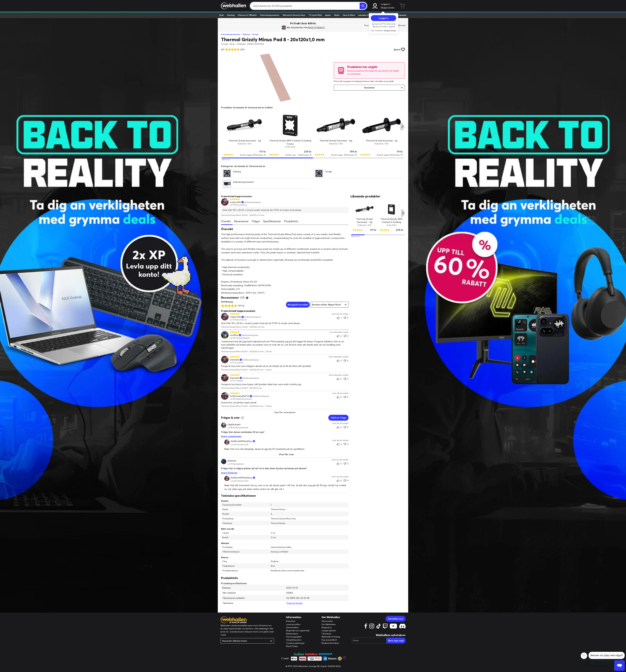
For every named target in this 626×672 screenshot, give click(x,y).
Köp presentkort (329, 640)
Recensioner (241, 221)
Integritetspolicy (293, 640)
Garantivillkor (292, 627)
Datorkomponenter (269, 15)
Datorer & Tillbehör (247, 15)
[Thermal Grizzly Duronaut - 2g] (244, 125)
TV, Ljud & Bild (315, 15)
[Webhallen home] (233, 5)
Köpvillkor (290, 621)
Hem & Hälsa (349, 15)
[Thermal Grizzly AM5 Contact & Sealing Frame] (290, 125)
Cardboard (400, 25)
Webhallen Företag (330, 637)
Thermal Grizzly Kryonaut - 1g (381, 140)
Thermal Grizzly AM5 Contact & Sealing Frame (391, 222)
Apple (328, 15)
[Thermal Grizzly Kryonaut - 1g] (381, 125)
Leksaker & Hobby (366, 15)
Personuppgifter (294, 637)
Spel (221, 15)
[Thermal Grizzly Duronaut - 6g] (336, 125)
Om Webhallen (328, 624)
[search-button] (363, 6)
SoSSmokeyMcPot (239, 396)
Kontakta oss (395, 618)
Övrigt (255, 34)
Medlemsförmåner (330, 643)
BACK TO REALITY (316, 27)
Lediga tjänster (328, 630)
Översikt (226, 221)
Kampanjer (401, 15)
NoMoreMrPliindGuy (241, 441)
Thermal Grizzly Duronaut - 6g (336, 140)
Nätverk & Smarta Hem (294, 15)
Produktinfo (291, 221)
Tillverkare (326, 633)
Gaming (231, 15)
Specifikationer (272, 221)
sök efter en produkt (384, 81)
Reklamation (292, 633)
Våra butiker (327, 621)
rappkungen (234, 424)
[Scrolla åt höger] (402, 127)
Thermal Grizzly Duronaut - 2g (244, 140)
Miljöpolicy (326, 627)
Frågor (256, 221)
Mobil (336, 15)
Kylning (246, 34)
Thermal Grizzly (294, 603)
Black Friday (292, 646)
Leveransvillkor (293, 624)
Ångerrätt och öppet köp (298, 630)
